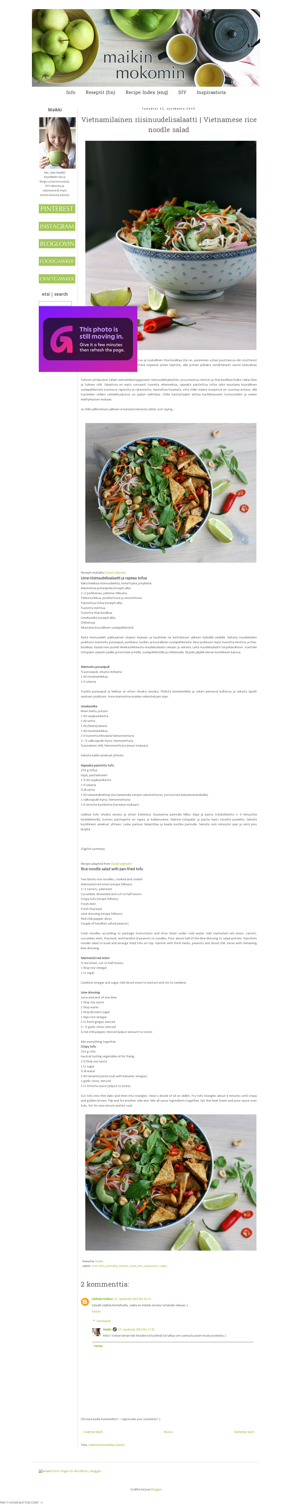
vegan (163, 1266)
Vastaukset (103, 1321)
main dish (98, 1266)
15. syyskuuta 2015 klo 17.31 (136, 1329)
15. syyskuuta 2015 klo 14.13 (132, 1299)
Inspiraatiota (211, 92)
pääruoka (111, 1266)
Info (70, 92)
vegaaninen (151, 1266)
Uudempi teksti (93, 1432)
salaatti (123, 1266)
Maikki (107, 1329)
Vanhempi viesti (244, 1432)
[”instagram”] (57, 230)
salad (132, 1266)
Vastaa (96, 1311)
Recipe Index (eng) (146, 92)
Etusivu (168, 1432)
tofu (140, 1266)
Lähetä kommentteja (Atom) (107, 1445)
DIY (182, 92)
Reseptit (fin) (100, 92)
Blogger (156, 1489)
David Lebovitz (115, 573)
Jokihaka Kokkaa (102, 1299)
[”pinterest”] (57, 212)
